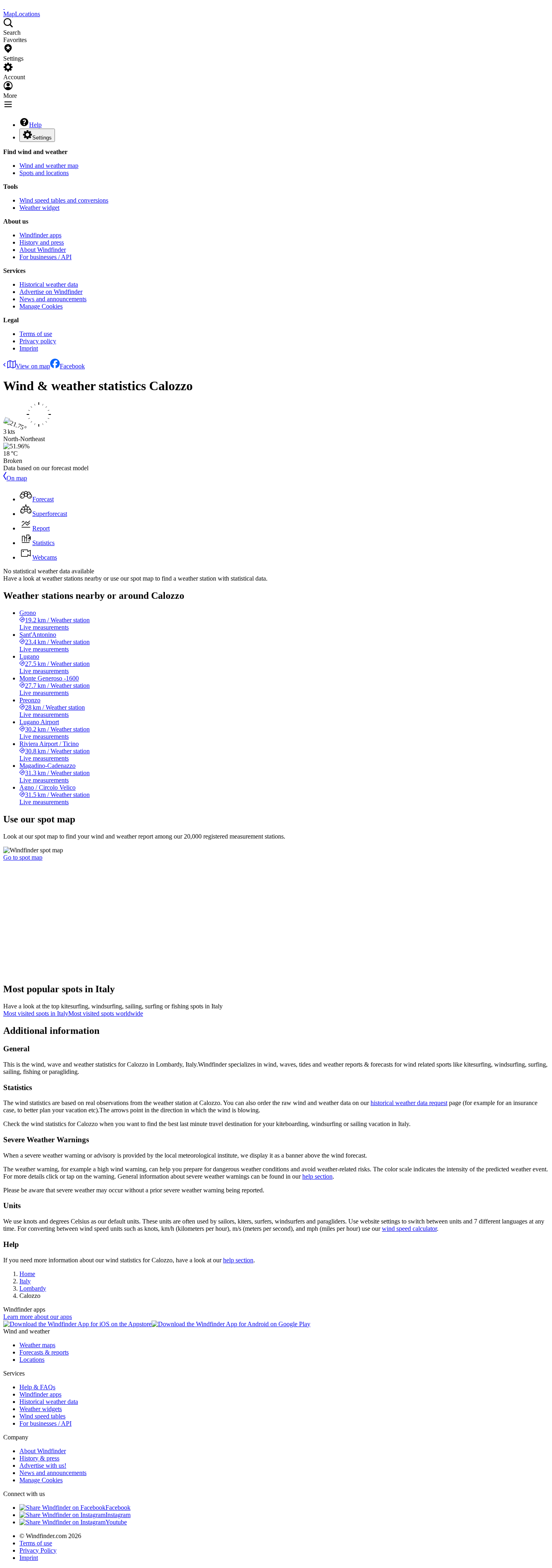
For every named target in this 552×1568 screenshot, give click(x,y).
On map (16, 478)
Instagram (118, 1514)
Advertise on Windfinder (50, 291)
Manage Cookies (41, 306)
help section (317, 1176)
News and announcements (52, 299)
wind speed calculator (409, 1228)
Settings (42, 138)
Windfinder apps (40, 235)
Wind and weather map (48, 165)
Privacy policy (37, 341)
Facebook (72, 366)
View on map (33, 366)
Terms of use (35, 333)
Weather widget (39, 207)
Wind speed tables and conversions (63, 200)
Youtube (116, 1522)
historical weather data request (409, 1102)
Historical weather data (48, 284)
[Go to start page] (4, 6)
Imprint (28, 348)
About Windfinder (42, 249)
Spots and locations (44, 172)
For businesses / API (45, 257)
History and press (41, 242)
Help (35, 124)
